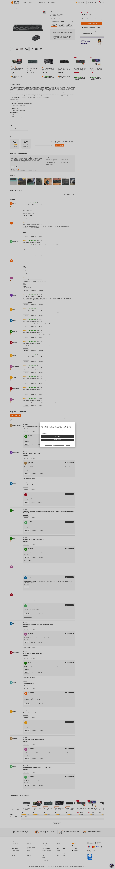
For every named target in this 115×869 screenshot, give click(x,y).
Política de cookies (48, 445)
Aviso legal (68, 445)
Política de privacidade (59, 445)
